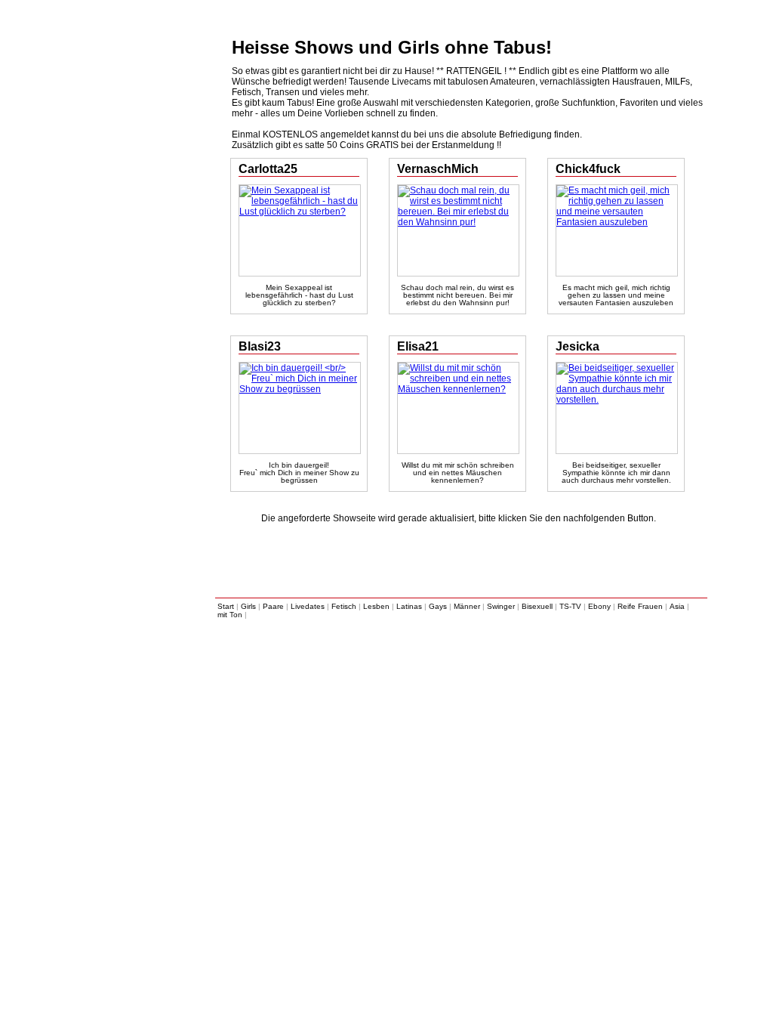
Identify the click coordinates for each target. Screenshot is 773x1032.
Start (225, 606)
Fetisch (343, 606)
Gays (438, 606)
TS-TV (570, 606)
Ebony (599, 606)
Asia (677, 606)
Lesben (376, 606)
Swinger (501, 606)
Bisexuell (537, 606)
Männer (467, 606)
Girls (248, 606)
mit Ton (229, 614)
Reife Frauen (640, 606)
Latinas (409, 606)
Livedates (308, 606)
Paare (273, 606)
